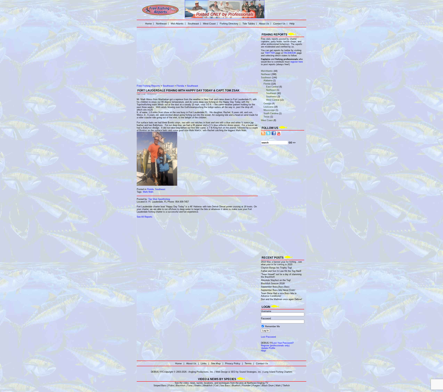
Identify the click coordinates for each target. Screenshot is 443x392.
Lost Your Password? (283, 343)
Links (203, 363)
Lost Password (268, 337)
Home (148, 23)
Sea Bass (225, 385)
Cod (216, 385)
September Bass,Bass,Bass (275, 286)
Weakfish (207, 385)
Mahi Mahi (148, 192)
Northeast (266, 74)
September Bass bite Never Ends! (278, 290)
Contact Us (279, 23)
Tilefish (286, 385)
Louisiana (268, 106)
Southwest (271, 96)
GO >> (292, 142)
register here (296, 61)
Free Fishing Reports (148, 85)
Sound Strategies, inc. (250, 372)
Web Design (222, 372)
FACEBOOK (290, 53)
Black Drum (268, 385)
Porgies (256, 385)
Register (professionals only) (275, 345)
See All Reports (144, 216)
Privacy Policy (232, 363)
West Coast (267, 120)
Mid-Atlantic (267, 71)
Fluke (171, 385)
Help (292, 23)
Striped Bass (159, 385)
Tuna (189, 385)
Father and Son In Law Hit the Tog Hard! (281, 271)
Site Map (216, 363)
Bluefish (236, 385)
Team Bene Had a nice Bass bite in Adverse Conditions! (278, 294)
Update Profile (268, 348)
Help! (263, 350)
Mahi (278, 385)
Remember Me (272, 326)
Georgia (267, 103)
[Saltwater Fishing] (160, 15)
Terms (248, 363)
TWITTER (270, 53)
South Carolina (271, 113)
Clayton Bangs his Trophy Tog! (276, 267)
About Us (264, 23)
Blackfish (180, 385)
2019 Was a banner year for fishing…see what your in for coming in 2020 (281, 263)
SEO (233, 372)
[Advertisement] (176, 53)
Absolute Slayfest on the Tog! (276, 280)
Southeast (168, 85)
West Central (272, 100)
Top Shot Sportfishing (159, 199)
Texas (267, 116)
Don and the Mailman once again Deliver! (281, 299)
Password (266, 318)
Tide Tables (248, 23)
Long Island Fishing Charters (278, 372)
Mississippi (269, 110)
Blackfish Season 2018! (273, 283)
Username (266, 311)
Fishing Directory (229, 23)
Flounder (246, 385)
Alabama (268, 80)
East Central (272, 86)
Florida (180, 85)
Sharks (197, 385)
